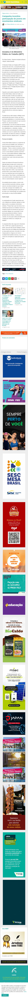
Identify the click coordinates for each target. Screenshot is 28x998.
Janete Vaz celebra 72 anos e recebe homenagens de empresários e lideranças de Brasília (7, 321)
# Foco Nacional (13, 13)
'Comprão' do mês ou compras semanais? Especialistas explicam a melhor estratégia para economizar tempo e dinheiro (7, 301)
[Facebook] (3, 278)
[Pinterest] (12, 278)
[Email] (15, 278)
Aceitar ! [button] (5, 995)
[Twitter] (6, 278)
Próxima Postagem (22, 352)
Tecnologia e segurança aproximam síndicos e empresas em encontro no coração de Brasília (20, 299)
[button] (1, 2)
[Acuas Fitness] (14, 962)
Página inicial (5, 13)
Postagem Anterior (6, 352)
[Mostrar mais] (18, 278)
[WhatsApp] (9, 278)
